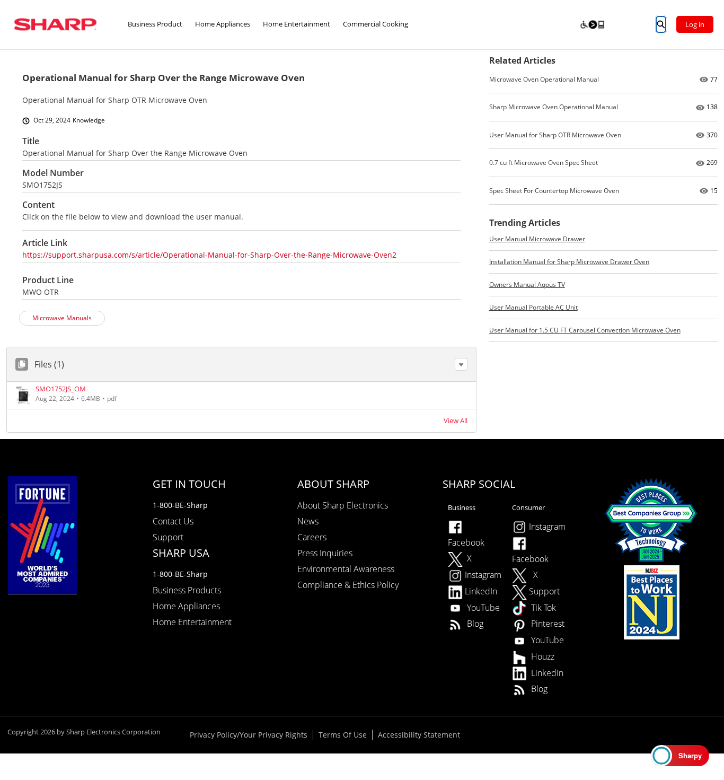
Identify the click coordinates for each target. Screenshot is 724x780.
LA (584, 24)
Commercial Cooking (375, 24)
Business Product (155, 24)
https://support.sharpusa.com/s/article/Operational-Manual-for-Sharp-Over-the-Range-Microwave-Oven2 (209, 255)
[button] (461, 364)
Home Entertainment (296, 24)
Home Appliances (222, 24)
